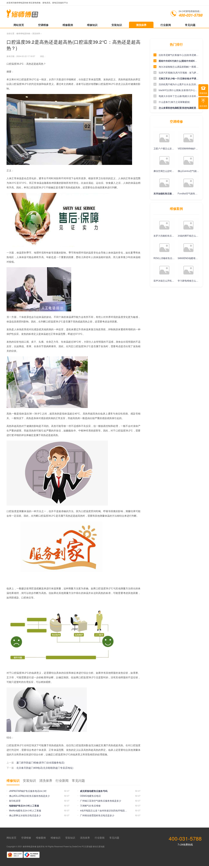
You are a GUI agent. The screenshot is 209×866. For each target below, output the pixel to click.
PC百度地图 (87, 846)
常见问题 (190, 25)
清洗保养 (141, 25)
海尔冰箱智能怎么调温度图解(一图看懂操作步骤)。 (179, 66)
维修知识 (92, 25)
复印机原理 (14, 800)
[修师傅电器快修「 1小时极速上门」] (23, 16)
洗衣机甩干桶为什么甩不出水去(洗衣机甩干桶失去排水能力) (179, 84)
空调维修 (43, 25)
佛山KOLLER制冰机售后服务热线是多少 (29, 795)
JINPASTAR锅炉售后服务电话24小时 (28, 791)
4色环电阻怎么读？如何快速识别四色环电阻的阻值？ (104, 810)
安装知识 (117, 25)
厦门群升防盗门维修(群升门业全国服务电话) (40, 762)
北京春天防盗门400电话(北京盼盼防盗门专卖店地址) (44, 767)
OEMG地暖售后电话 (90, 795)
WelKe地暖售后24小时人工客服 (25, 810)
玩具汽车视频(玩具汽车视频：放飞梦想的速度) (179, 72)
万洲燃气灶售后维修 (90, 805)
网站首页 (19, 25)
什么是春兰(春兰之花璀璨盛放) (174, 101)
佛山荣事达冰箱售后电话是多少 (25, 815)
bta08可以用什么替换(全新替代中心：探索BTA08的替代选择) (179, 90)
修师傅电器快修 (23, 33)
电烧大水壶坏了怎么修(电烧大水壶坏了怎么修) (179, 96)
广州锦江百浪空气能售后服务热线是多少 (100, 800)
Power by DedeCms (72, 846)
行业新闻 (166, 25)
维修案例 (68, 25)
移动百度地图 (98, 846)
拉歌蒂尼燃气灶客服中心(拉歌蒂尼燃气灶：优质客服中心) (179, 54)
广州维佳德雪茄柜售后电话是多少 (97, 815)
